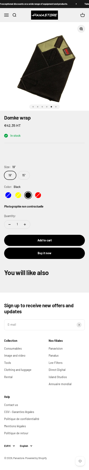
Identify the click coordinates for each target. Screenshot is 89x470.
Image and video (14, 355)
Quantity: (10, 216)
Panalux (54, 355)
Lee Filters (56, 362)
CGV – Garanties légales (19, 412)
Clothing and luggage (17, 369)
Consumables (13, 348)
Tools (7, 362)
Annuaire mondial (60, 384)
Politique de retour (16, 433)
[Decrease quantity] (9, 224)
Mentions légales (15, 426)
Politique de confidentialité (21, 419)
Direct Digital (57, 369)
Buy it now (44, 253)
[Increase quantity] (25, 224)
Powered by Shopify (36, 458)
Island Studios (58, 377)
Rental (8, 377)
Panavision (56, 348)
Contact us (11, 405)
